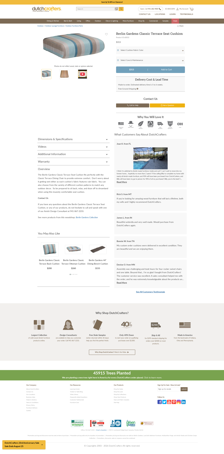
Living (79, 21)
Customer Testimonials (77, 400)
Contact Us (29, 391)
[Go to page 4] (75, 274)
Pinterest (174, 402)
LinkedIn (183, 402)
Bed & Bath (68, 21)
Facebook (160, 402)
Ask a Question (168, 105)
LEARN (173, 14)
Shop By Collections (120, 394)
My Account (183, 9)
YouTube (169, 402)
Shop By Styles (118, 389)
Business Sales (30, 397)
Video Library (74, 394)
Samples (165, 21)
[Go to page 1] (70, 274)
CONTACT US (144, 14)
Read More (122, 182)
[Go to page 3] (73, 274)
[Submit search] (121, 9)
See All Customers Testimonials (150, 292)
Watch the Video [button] (111, 352)
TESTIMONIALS (186, 14)
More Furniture (128, 21)
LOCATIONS (160, 14)
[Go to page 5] (76, 274)
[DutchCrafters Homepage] (46, 9)
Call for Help (133, 105)
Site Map (116, 402)
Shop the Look (118, 391)
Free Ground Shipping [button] (127, 89)
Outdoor (98, 21)
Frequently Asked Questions (78, 397)
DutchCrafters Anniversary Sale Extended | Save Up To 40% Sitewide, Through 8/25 (112, 2)
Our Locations (30, 394)
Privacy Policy (30, 405)
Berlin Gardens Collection (87, 217)
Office (88, 21)
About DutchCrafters (32, 389)
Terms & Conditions (32, 402)
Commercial (153, 21)
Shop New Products (120, 397)
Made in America (31, 400)
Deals (175, 21)
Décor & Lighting (112, 21)
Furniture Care (74, 402)
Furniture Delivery (31, 408)
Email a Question (101, 430)
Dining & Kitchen (53, 21)
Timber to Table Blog (76, 391)
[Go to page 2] (71, 274)
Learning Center (75, 389)
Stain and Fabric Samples (121, 400)
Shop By (141, 21)
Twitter (164, 402)
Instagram (179, 402)
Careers (28, 410)
